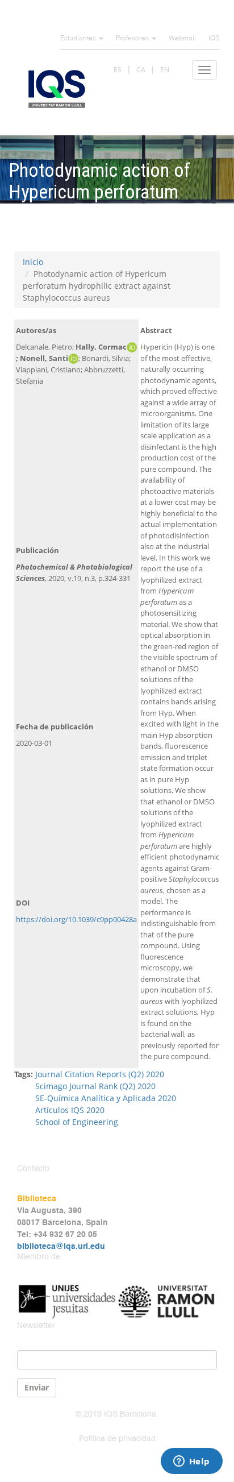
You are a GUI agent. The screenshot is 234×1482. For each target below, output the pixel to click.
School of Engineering (76, 1121)
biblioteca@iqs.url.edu (61, 1247)
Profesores (133, 38)
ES (118, 69)
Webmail (182, 38)
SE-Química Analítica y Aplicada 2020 (105, 1098)
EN (164, 69)
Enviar (36, 1387)
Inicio (33, 261)
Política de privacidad (117, 1439)
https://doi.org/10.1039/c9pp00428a (76, 919)
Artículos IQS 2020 (70, 1110)
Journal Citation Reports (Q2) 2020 (99, 1074)
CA (140, 69)
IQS (213, 38)
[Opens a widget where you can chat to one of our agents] (191, 1462)
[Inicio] (57, 89)
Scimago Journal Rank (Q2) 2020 (95, 1086)
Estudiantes (79, 38)
